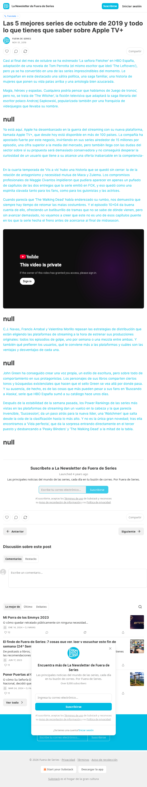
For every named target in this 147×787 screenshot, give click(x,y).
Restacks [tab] (30, 559)
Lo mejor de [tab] (12, 606)
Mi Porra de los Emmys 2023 (26, 617)
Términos (83, 760)
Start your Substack (60, 769)
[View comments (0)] (16, 51)
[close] (110, 648)
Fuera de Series (21, 38)
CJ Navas (30, 627)
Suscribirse (110, 6)
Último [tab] (28, 606)
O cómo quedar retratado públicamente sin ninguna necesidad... (45, 622)
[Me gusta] (7, 51)
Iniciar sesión (132, 6)
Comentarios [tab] (13, 559)
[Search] (140, 607)
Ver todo (12, 702)
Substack (54, 779)
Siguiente (129, 531)
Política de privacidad (99, 719)
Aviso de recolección (104, 760)
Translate (11, 16)
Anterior (17, 531)
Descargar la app (92, 769)
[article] (73, 625)
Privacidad (68, 760)
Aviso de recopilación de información (60, 719)
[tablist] (21, 559)
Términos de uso (73, 715)
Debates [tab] (41, 606)
